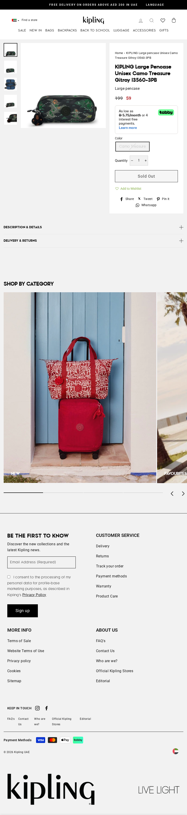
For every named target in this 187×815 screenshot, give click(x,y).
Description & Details (23, 227)
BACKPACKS (67, 30)
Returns (102, 556)
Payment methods (111, 576)
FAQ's (100, 641)
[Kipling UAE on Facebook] (46, 709)
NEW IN (36, 30)
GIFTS (164, 30)
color (118, 138)
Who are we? (106, 661)
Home (119, 53)
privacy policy (34, 595)
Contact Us (105, 651)
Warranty (103, 586)
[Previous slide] (172, 493)
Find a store (29, 20)
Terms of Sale (19, 641)
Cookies (14, 671)
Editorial (103, 681)
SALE (22, 30)
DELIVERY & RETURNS (20, 241)
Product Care (107, 596)
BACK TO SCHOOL (95, 30)
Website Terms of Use (25, 651)
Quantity (121, 161)
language (155, 4)
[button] (128, 188)
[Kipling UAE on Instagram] (37, 709)
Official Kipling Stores (114, 671)
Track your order (109, 566)
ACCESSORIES (144, 30)
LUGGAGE (122, 30)
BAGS (49, 30)
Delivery (102, 546)
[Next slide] (183, 493)
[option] (93, 4)
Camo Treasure (132, 146)
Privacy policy (19, 661)
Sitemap (14, 681)
